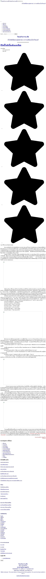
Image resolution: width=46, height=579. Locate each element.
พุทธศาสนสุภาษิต (6, 450)
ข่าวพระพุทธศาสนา (6, 30)
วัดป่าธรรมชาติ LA (4, 493)
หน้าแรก (4, 23)
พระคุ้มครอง (2, 496)
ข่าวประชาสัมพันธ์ (6, 28)
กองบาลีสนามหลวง (4, 464)
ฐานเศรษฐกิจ (3, 527)
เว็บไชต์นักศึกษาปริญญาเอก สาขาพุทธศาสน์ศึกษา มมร (11, 480)
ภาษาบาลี (5, 444)
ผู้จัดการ (2, 520)
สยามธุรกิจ (2, 536)
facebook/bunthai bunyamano (23, 575)
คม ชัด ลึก (2, 522)
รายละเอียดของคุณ (6, 558)
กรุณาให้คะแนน (3, 244)
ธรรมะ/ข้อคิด (5, 27)
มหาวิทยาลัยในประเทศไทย (5, 504)
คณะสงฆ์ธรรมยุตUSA (4, 491)
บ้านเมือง (2, 524)
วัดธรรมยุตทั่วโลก (4, 498)
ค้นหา (4, 455)
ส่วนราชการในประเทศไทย (5, 507)
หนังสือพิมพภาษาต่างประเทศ (6, 553)
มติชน (1, 518)
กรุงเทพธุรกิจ (3, 521)
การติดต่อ (5, 457)
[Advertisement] (23, 13)
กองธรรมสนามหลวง (4, 462)
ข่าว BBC (2, 547)
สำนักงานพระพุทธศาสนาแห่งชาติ (7, 466)
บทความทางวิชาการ (7, 31)
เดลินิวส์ (2, 517)
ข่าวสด (1, 525)
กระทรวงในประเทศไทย (5, 509)
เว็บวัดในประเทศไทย (4, 487)
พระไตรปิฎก (5, 26)
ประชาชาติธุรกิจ (3, 528)
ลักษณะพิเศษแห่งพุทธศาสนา (8, 454)
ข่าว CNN (2, 544)
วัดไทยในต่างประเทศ (4, 489)
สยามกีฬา (2, 529)
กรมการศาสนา (3, 469)
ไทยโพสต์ (2, 534)
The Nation (2, 551)
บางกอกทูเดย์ (3, 538)
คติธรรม (4, 24)
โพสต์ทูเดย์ (2, 532)
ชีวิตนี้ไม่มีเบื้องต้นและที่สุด (10, 45)
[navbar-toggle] (0, 21)
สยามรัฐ (2, 535)
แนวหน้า (2, 531)
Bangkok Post (3, 549)
